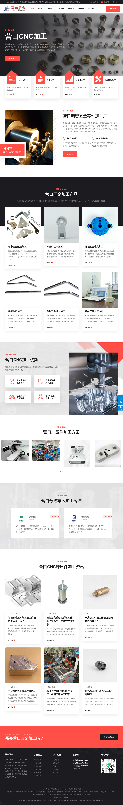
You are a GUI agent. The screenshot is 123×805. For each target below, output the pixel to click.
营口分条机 (65, 797)
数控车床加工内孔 (94, 311)
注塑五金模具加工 (94, 246)
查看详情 (11, 640)
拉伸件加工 (60, 792)
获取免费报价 (110, 737)
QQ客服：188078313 (81, 766)
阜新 (78, 794)
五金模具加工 (38, 769)
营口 (68, 794)
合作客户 (71, 8)
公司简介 (56, 760)
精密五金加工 (52, 792)
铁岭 (88, 794)
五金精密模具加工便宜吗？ (22, 691)
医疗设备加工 (14, 448)
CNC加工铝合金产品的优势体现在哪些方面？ (110, 453)
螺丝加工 (68, 792)
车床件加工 (80, 80)
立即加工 (13, 58)
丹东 (48, 794)
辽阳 (51, 794)
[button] (115, 42)
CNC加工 (22, 80)
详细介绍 (71, 154)
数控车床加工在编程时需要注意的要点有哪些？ (79, 453)
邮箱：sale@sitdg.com (82, 763)
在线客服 (95, 2)
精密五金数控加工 (17, 246)
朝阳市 (64, 794)
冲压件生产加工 (55, 246)
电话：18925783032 (81, 760)
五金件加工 (37, 775)
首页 (32, 8)
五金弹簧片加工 (93, 792)
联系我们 (91, 8)
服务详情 (9, 94)
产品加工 (41, 8)
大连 (41, 794)
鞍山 (71, 794)
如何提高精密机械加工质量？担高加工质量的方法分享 (60, 621)
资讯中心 (61, 8)
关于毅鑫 (81, 8)
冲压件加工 (37, 763)
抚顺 (74, 794)
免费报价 (113, 8)
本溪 (84, 794)
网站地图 (78, 789)
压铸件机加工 (15, 311)
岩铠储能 (32, 517)
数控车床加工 (83, 792)
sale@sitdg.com (115, 2)
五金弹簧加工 (38, 766)
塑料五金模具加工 (56, 311)
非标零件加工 (110, 80)
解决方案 (51, 8)
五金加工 (50, 80)
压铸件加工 (112, 792)
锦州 (59, 794)
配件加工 (75, 792)
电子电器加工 (45, 448)
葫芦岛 (56, 794)
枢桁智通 (85, 517)
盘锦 (81, 794)
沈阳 (45, 794)
